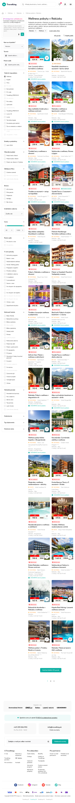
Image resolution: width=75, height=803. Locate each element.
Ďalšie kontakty (55, 730)
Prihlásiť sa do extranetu (65, 754)
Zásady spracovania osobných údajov (44, 796)
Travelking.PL (49, 799)
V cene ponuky (9, 252)
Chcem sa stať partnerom (54, 754)
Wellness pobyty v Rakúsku (33, 13)
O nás (6, 754)
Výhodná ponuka (9, 390)
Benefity (40, 754)
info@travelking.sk (55, 727)
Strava (6, 186)
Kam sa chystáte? (9, 42)
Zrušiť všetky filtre (54, 31)
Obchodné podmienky (28, 796)
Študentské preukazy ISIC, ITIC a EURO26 (42, 771)
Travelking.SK (33, 799)
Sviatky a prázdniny (10, 141)
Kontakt (17, 762)
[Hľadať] (22, 34)
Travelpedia (41, 761)
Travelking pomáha (7, 759)
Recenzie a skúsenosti (18, 754)
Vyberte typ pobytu (10, 73)
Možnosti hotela (9, 312)
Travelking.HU (41, 799)
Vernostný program (30, 766)
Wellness (10, 13)
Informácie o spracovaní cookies (62, 796)
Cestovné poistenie (29, 761)
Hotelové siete (9, 429)
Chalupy (29, 756)
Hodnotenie (8, 416)
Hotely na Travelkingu (41, 757)
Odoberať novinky (60, 741)
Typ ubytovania (9, 422)
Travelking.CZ (25, 799)
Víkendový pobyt (9, 152)
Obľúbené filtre (9, 169)
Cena (6, 222)
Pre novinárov (8, 762)
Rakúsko (19, 13)
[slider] (6, 226)
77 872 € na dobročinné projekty (46, 718)
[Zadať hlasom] (18, 34)
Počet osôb (7, 61)
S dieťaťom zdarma (10, 209)
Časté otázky (31, 754)
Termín (6, 52)
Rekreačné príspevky (30, 770)
